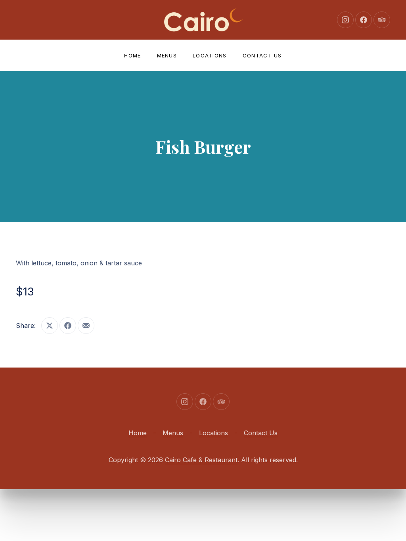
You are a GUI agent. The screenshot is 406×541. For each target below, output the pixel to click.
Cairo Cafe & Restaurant (201, 460)
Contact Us (262, 55)
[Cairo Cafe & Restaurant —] (203, 20)
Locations (210, 55)
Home (132, 55)
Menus (167, 55)
